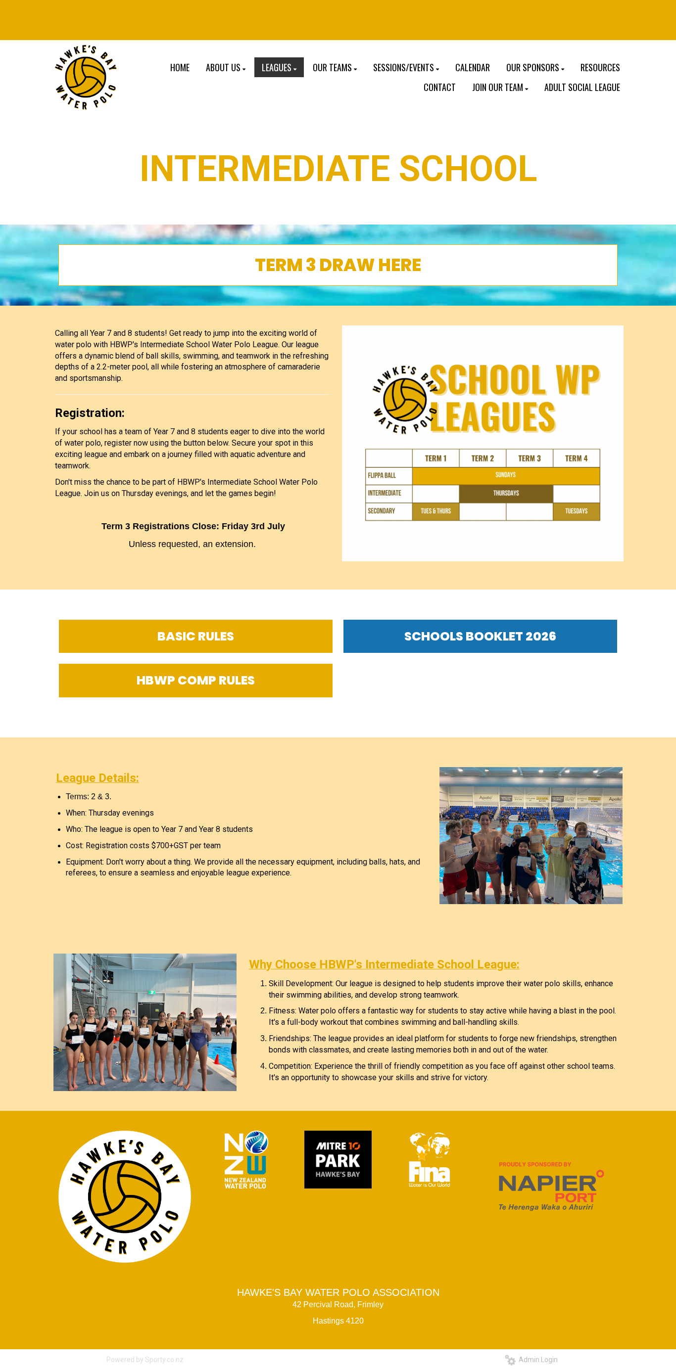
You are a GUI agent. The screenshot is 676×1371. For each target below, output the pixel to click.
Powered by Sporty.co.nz (145, 1360)
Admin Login (537, 1360)
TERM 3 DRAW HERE (338, 265)
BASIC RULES (195, 636)
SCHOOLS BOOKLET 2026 (480, 636)
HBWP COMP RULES (196, 680)
